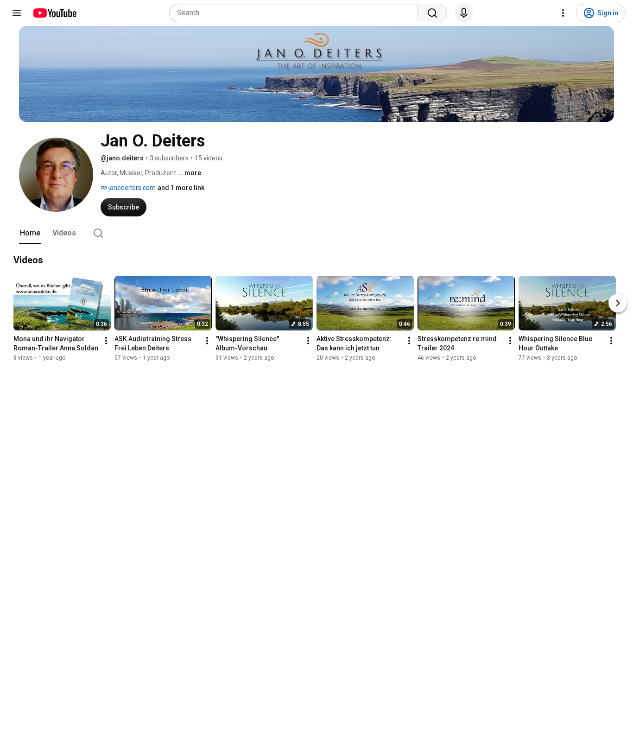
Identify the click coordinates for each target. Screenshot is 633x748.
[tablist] (316, 233)
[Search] (432, 13)
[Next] (617, 303)
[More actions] (106, 340)
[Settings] (563, 13)
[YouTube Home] (54, 13)
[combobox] (296, 13)
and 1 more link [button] (181, 187)
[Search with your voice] (464, 13)
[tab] (30, 233)
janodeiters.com (131, 187)
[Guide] (16, 13)
